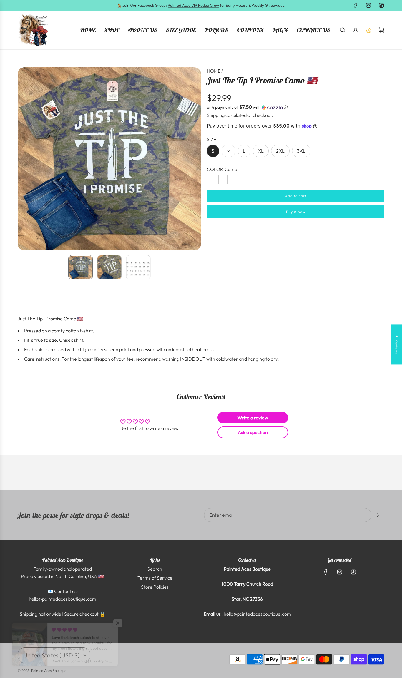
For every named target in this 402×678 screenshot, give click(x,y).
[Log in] (355, 30)
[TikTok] (381, 5)
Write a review (252, 418)
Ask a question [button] (253, 432)
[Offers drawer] (368, 30)
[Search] (342, 30)
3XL (301, 151)
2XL (280, 151)
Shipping (216, 115)
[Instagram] (368, 5)
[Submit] (377, 515)
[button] (22, 159)
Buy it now (295, 212)
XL (261, 151)
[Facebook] (355, 5)
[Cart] (381, 30)
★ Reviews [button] (397, 344)
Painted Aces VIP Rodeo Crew (193, 5)
